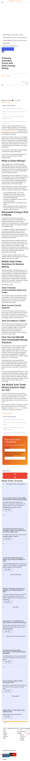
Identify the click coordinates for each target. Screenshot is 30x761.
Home (3, 75)
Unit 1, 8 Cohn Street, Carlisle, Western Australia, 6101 (5, 733)
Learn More (8, 509)
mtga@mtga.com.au (13, 728)
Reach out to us (18, 408)
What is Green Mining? (8, 105)
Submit (7, 461)
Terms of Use (12, 750)
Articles (8, 75)
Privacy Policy (5, 750)
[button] (15, 474)
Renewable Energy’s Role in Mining (12, 108)
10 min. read (25, 82)
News (26, 83)
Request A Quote (7, 49)
